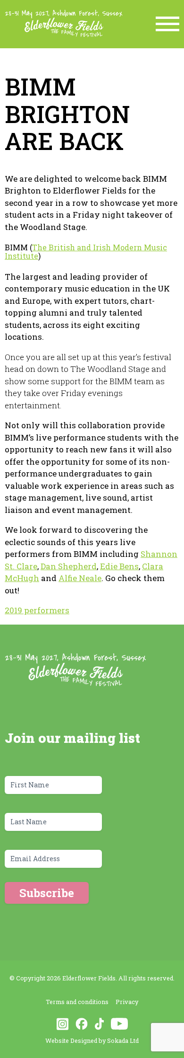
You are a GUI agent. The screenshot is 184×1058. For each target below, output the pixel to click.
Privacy (127, 1001)
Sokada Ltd (123, 1040)
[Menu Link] (167, 24)
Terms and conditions (77, 1001)
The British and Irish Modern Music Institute (86, 251)
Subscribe (46, 892)
